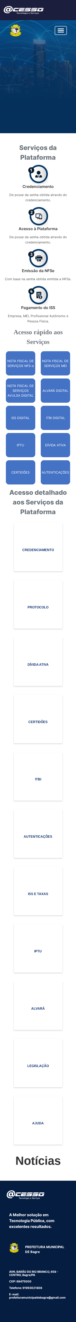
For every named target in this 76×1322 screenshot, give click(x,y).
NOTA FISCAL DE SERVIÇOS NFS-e (20, 363)
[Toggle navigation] (60, 30)
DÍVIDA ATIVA (55, 445)
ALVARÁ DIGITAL (55, 391)
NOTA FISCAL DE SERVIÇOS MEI (55, 363)
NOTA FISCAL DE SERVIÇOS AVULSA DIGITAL (20, 390)
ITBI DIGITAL (55, 418)
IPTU (20, 445)
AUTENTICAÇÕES (55, 472)
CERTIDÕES (20, 472)
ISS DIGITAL (20, 418)
